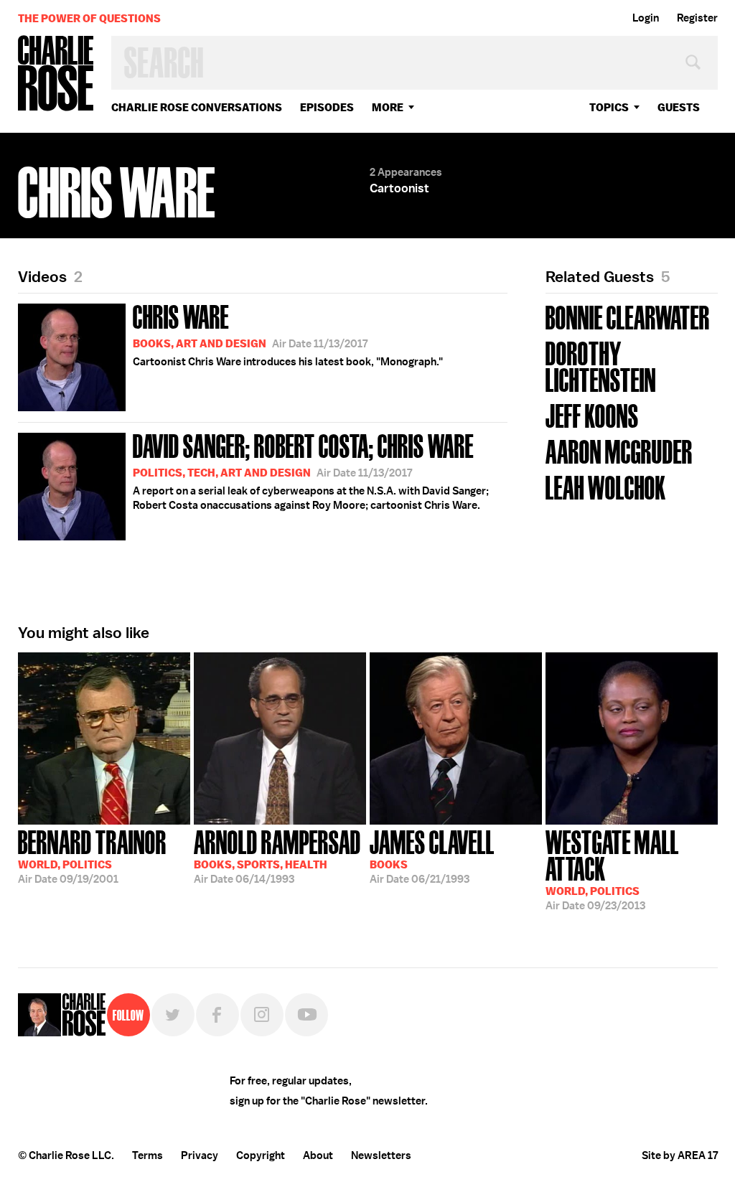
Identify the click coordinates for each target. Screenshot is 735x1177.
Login (645, 18)
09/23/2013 (612, 869)
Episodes (327, 107)
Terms (147, 1155)
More (387, 107)
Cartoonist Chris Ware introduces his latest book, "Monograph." (288, 334)
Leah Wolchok (606, 486)
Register (697, 18)
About (318, 1155)
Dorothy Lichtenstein (601, 365)
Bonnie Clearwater (628, 316)
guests (678, 107)
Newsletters (381, 1155)
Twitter (173, 1014)
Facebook (217, 1014)
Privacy (199, 1155)
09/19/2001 (92, 855)
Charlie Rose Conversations (196, 107)
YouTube (306, 1014)
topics (609, 107)
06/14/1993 (277, 855)
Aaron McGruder (619, 450)
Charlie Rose (56, 74)
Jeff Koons (592, 414)
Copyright (260, 1155)
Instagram (262, 1014)
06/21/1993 (432, 855)
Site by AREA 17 (680, 1155)
